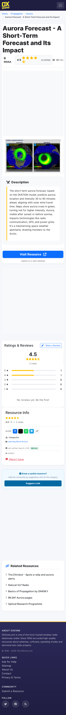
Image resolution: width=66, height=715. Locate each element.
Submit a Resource (13, 691)
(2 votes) (45, 60)
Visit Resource (31, 254)
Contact (6, 673)
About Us (7, 669)
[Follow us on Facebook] (15, 704)
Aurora (29, 13)
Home (5, 13)
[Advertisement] (33, 103)
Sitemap (6, 665)
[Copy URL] (37, 431)
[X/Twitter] (20, 431)
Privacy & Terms (11, 677)
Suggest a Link (33, 483)
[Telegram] (31, 431)
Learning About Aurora (18, 441)
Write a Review (52, 345)
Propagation (17, 13)
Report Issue (16, 459)
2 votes (19, 422)
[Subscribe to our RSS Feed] (25, 704)
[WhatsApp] (26, 431)
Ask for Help (9, 661)
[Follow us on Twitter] (5, 704)
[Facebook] (15, 431)
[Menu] (60, 5)
